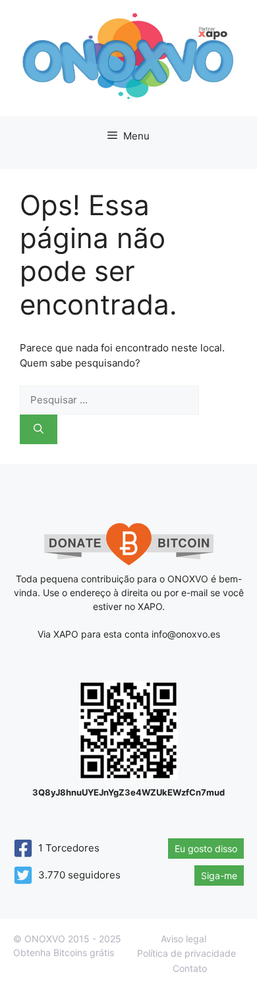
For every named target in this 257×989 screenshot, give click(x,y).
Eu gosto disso (206, 848)
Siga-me (219, 875)
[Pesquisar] (38, 429)
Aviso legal (183, 938)
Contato (190, 968)
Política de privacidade (186, 953)
